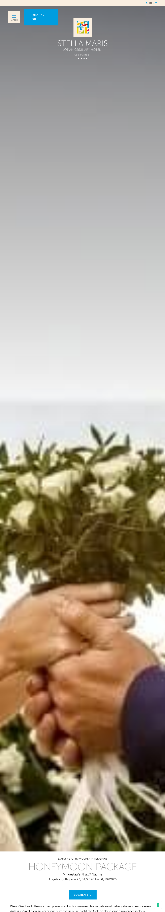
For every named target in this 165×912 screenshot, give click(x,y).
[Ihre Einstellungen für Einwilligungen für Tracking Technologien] (158, 905)
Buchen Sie (82, 894)
